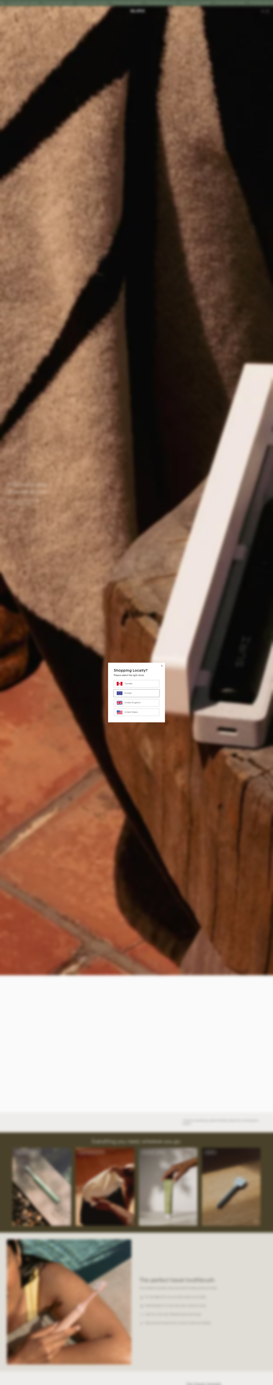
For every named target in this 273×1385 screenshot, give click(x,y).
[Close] (162, 666)
